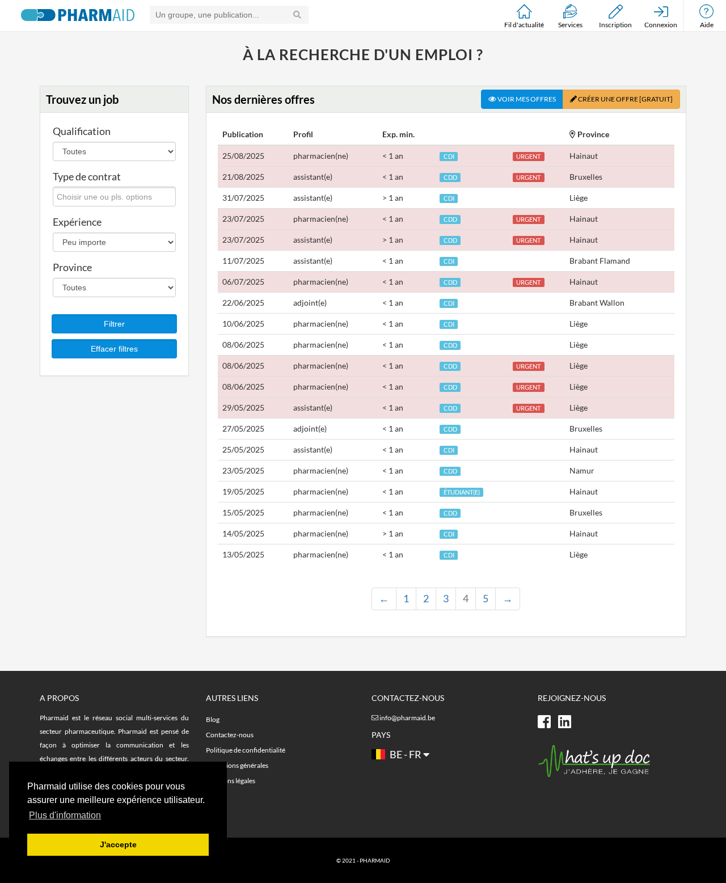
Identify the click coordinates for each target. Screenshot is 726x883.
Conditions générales (237, 765)
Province (72, 267)
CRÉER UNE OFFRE (625, 99)
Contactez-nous (230, 734)
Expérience (77, 222)
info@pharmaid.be (407, 717)
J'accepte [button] (118, 844)
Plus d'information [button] (65, 815)
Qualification (82, 131)
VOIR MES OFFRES (526, 99)
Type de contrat (87, 176)
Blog (213, 719)
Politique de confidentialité (245, 750)
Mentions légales (230, 780)
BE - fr (405, 754)
